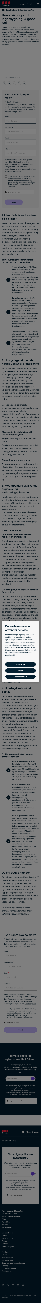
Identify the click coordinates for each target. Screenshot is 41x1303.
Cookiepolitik (10, 655)
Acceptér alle (20, 664)
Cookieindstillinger (20, 676)
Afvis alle (21, 670)
